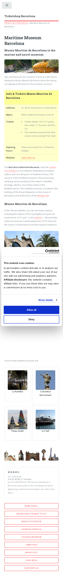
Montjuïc (31, 552)
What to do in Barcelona (16, 22)
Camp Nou (31, 545)
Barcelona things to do (31, 514)
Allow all (31, 309)
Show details (45, 300)
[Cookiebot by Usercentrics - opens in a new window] (45, 251)
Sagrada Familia (31, 529)
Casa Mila (31, 560)
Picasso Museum (31, 537)
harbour (39, 217)
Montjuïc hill (43, 195)
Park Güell (31, 506)
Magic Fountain (31, 521)
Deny (31, 319)
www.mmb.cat (28, 157)
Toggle (7, 6)
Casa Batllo (31, 568)
